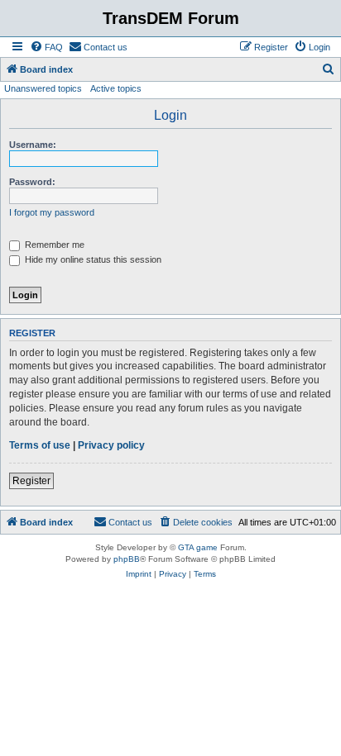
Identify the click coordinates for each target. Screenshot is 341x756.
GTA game (198, 547)
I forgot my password (51, 212)
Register (31, 481)
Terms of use (39, 445)
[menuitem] (46, 47)
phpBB (126, 558)
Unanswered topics (43, 88)
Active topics (116, 88)
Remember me (53, 245)
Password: (32, 182)
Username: (32, 145)
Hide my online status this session (91, 259)
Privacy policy (111, 445)
